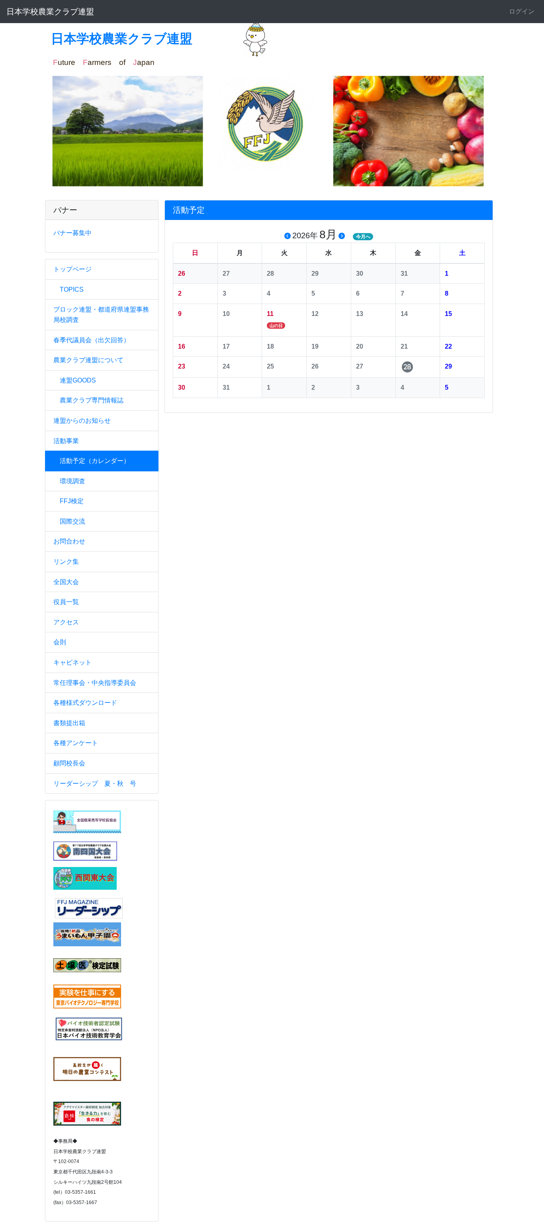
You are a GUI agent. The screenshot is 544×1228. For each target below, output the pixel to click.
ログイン (521, 11)
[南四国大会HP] (85, 850)
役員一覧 (66, 601)
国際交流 (72, 521)
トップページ (72, 269)
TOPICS (72, 289)
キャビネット (72, 662)
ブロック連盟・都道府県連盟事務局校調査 (101, 314)
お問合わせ (69, 541)
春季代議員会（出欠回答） (91, 340)
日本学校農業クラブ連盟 (50, 11)
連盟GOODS (78, 380)
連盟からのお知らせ (82, 420)
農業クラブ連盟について (88, 360)
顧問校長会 (69, 763)
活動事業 (66, 440)
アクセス (66, 622)
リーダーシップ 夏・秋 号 (94, 783)
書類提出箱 (69, 723)
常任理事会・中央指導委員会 (94, 682)
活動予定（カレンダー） (95, 460)
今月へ (363, 236)
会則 (59, 642)
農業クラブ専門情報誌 (91, 400)
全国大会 (66, 582)
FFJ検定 (72, 501)
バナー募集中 (72, 233)
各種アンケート (75, 743)
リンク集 (66, 561)
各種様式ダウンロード (85, 702)
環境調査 (72, 481)
